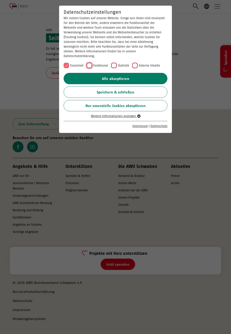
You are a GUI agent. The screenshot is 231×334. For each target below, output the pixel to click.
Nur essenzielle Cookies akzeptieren (115, 106)
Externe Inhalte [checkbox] (149, 65)
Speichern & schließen (115, 92)
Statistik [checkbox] (123, 65)
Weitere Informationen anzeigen (114, 116)
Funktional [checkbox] (100, 65)
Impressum (140, 126)
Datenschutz (158, 126)
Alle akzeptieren (115, 79)
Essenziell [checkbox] (76, 65)
